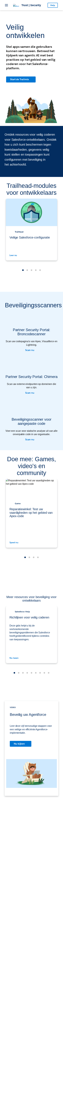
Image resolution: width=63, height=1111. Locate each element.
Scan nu (30, 350)
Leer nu (13, 255)
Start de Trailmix (19, 79)
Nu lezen (14, 658)
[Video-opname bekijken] (31, 775)
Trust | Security (31, 5)
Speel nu (14, 542)
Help (52, 5)
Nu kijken (19, 743)
